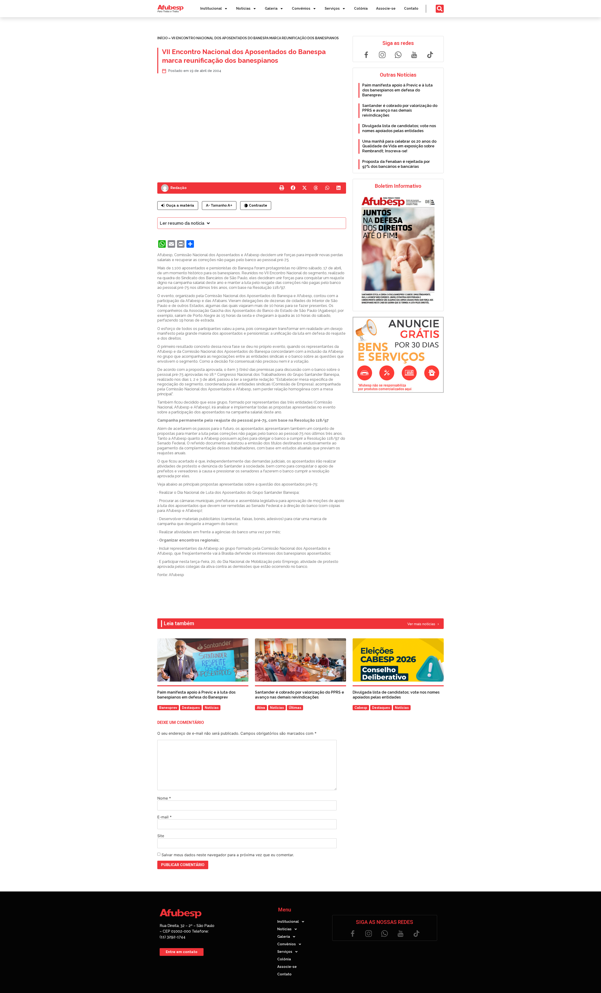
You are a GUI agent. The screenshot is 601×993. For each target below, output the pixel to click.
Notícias (243, 8)
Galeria (271, 8)
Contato (411, 8)
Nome (164, 798)
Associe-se (386, 8)
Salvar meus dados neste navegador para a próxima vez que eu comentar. (228, 855)
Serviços (332, 8)
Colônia (361, 8)
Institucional (211, 8)
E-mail (164, 817)
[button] (281, 188)
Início (162, 38)
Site (160, 836)
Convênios (301, 8)
